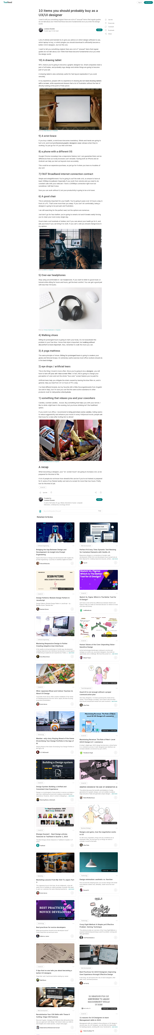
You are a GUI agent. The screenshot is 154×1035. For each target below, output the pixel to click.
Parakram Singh (88, 753)
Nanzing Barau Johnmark (47, 800)
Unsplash (55, 130)
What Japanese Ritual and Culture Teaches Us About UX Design (54, 692)
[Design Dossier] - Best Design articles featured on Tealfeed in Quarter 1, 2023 (52, 835)
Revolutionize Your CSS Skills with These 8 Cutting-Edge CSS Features (53, 1015)
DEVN (45, 270)
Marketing (40, 876)
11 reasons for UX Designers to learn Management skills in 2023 (94, 1019)
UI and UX (42, 487)
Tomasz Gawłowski (49, 330)
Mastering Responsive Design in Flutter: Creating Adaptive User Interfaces (52, 645)
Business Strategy (86, 828)
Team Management (86, 688)
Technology (84, 875)
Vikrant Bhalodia (45, 563)
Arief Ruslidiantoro (89, 937)
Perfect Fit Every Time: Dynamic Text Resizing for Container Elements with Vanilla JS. (98, 551)
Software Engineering (43, 545)
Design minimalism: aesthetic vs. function (96, 879)
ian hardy (86, 983)
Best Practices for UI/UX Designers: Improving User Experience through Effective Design (98, 973)
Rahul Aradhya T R (88, 1031)
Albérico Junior (44, 936)
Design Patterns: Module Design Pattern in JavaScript (53, 599)
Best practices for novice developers (51, 927)
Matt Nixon (43, 980)
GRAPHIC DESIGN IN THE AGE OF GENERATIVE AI (98, 787)
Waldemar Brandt (48, 461)
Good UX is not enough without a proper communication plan (95, 693)
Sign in (140, 2)
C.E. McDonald (44, 752)
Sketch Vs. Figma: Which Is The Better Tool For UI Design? (98, 598)
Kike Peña (86, 705)
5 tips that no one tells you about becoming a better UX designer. (54, 972)
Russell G (86, 890)
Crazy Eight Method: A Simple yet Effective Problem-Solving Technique (97, 926)
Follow (99, 29)
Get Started (148, 2)
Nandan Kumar (44, 609)
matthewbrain (87, 610)
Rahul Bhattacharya (89, 797)
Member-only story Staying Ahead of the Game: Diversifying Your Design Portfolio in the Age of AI (55, 741)
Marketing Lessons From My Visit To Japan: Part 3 (55, 881)
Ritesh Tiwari (87, 658)
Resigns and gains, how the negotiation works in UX (98, 833)
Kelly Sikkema (47, 130)
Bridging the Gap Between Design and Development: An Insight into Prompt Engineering (51, 552)
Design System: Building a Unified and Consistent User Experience (51, 788)
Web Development (86, 545)
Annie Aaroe (43, 704)
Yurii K (85, 563)
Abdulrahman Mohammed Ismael (50, 1027)
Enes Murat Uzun (45, 656)
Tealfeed (42, 845)
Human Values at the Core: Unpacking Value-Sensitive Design (97, 646)
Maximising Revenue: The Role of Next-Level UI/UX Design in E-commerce (97, 741)
